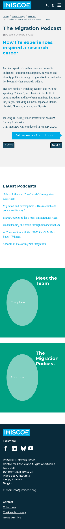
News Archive (12, 517)
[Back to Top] (58, 522)
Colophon (9, 507)
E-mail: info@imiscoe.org (19, 490)
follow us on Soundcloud (35, 135)
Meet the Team (46, 280)
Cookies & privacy (14, 512)
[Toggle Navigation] (59, 5)
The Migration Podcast (47, 358)
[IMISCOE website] (16, 432)
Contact (8, 502)
